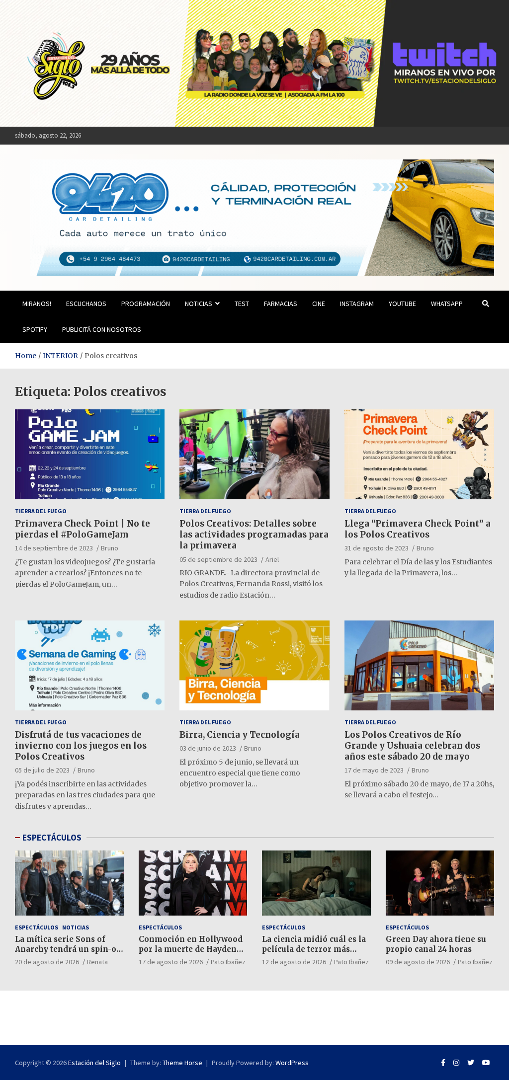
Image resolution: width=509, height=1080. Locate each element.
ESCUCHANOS (86, 303)
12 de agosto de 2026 (294, 961)
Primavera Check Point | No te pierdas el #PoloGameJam (82, 529)
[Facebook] (443, 1062)
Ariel (272, 559)
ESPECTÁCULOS (52, 837)
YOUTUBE (402, 303)
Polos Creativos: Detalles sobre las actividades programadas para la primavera (254, 534)
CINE (318, 303)
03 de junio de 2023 (207, 748)
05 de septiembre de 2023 (218, 559)
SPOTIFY (34, 329)
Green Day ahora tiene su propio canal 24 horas (436, 944)
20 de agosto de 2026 (47, 961)
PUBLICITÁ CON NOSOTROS (101, 329)
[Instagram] (456, 1062)
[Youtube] (486, 1062)
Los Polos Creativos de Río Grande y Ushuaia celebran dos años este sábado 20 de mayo (412, 745)
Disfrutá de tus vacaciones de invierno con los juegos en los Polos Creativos (81, 745)
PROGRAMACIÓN (145, 303)
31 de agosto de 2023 (376, 547)
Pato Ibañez (228, 961)
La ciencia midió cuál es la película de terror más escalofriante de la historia (315, 948)
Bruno (109, 547)
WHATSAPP (447, 303)
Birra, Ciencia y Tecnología (239, 734)
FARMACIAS (280, 303)
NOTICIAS (198, 303)
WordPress (292, 1062)
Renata (97, 961)
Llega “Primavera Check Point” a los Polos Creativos (417, 529)
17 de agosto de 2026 (171, 961)
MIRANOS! (36, 303)
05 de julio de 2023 (42, 770)
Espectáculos (36, 927)
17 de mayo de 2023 (374, 770)
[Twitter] (470, 1062)
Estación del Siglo (94, 1062)
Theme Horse (182, 1062)
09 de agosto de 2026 (418, 961)
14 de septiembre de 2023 (54, 547)
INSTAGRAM (357, 303)
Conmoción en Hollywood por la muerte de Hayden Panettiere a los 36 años (191, 948)
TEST (242, 303)
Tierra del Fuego (41, 511)
